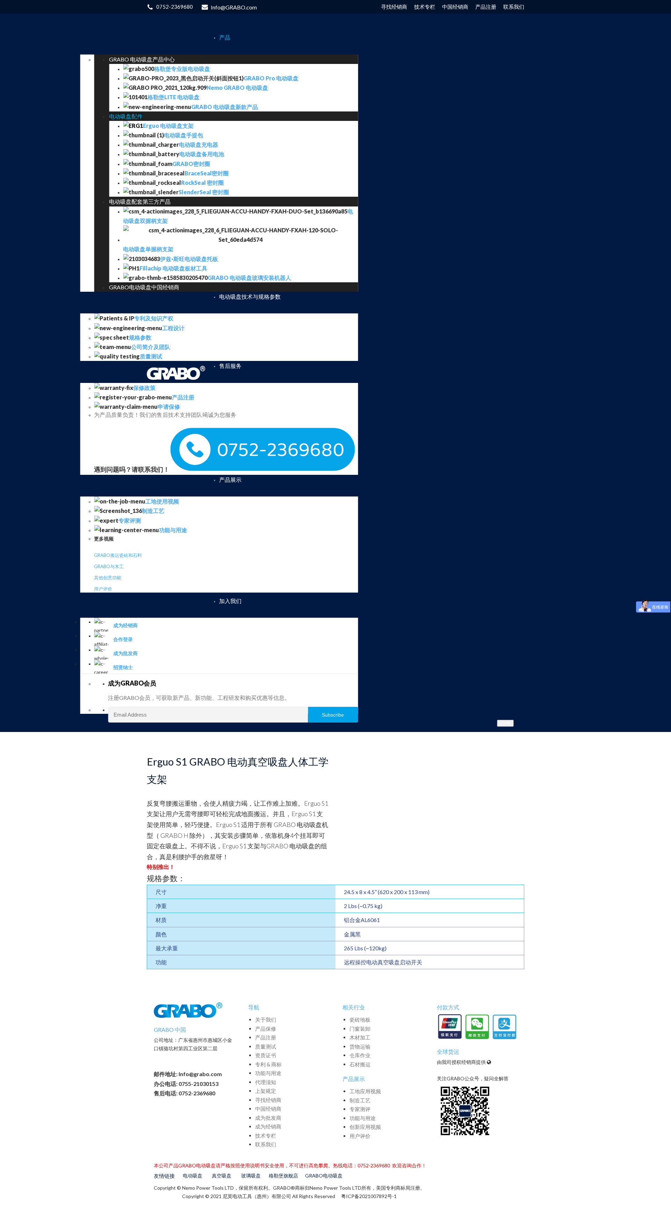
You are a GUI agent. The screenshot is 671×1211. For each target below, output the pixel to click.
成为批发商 (268, 1118)
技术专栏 (265, 1135)
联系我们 (265, 1144)
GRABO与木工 (109, 566)
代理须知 (265, 1082)
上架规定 (265, 1091)
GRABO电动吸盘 (323, 1176)
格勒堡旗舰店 (283, 1176)
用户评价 (103, 589)
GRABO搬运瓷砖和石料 (118, 555)
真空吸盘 (221, 1176)
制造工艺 (359, 1100)
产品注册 (265, 1037)
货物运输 (359, 1046)
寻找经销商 (268, 1100)
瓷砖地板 (359, 1019)
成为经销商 (268, 1126)
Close (505, 722)
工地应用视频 (365, 1091)
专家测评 (359, 1109)
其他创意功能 (107, 577)
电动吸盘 (192, 1176)
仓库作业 (359, 1055)
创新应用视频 (365, 1127)
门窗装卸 (359, 1028)
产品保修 (265, 1028)
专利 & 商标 (268, 1064)
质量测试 (265, 1046)
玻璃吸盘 (251, 1176)
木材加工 (359, 1037)
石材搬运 (359, 1064)
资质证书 (265, 1055)
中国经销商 (268, 1108)
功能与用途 (268, 1073)
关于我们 (265, 1019)
